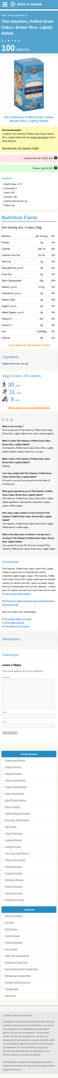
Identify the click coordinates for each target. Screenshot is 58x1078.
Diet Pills (9, 922)
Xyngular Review (13, 873)
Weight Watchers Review (17, 813)
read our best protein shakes (18, 594)
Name (4, 712)
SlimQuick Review (14, 880)
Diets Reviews (12, 936)
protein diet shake (39, 137)
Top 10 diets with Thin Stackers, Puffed (29, 345)
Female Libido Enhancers (18, 982)
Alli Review (10, 827)
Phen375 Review (13, 833)
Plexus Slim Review (15, 860)
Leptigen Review (13, 840)
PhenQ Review (12, 807)
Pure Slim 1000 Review (17, 820)
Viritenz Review (13, 767)
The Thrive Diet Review (17, 853)
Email (4, 721)
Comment (6, 677)
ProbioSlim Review (14, 900)
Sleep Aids (10, 996)
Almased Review (13, 867)
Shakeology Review (15, 760)
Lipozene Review (14, 893)
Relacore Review (13, 886)
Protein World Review (16, 787)
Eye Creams (11, 949)
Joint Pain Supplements (17, 956)
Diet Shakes (11, 929)
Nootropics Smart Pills (16, 962)
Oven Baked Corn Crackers (17, 626)
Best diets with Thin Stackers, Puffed (20, 148)
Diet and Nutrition (14, 916)
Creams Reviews (13, 942)
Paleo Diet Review (14, 793)
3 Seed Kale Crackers (14, 622)
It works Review (13, 847)
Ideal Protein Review (15, 800)
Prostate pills (11, 989)
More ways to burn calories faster (29, 407)
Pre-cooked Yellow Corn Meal (17, 619)
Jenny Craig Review (15, 780)
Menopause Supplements (18, 976)
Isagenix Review (13, 774)
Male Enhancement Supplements (21, 969)
